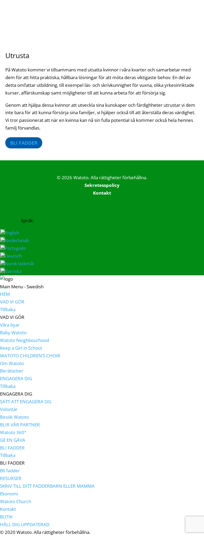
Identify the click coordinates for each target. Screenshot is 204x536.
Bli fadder (23, 143)
